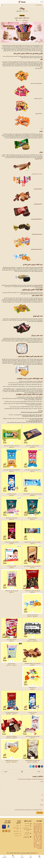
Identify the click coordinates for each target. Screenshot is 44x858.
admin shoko (25, 20)
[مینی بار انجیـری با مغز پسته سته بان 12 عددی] (11, 434)
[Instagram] (3, 831)
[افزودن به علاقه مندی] (31, 443)
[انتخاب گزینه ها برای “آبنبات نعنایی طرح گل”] (13, 661)
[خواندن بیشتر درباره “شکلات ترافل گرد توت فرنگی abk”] (13, 515)
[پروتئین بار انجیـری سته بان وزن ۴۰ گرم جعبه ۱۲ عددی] (32, 482)
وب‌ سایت (41, 804)
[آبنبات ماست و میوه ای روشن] (11, 628)
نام (42, 795)
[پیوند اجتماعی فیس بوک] (42, 766)
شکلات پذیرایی (18, 11)
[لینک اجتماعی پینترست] (36, 766)
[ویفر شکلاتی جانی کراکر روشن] (11, 725)
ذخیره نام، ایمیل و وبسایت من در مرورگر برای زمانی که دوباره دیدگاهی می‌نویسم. (28, 809)
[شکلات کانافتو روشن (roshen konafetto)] (32, 749)
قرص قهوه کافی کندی (32, 639)
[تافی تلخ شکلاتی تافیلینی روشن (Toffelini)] (32, 579)
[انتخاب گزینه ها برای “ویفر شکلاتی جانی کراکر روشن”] (13, 734)
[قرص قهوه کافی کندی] (32, 628)
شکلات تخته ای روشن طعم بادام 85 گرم (11, 542)
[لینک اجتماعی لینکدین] (33, 766)
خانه (27, 11)
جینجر (41, 131)
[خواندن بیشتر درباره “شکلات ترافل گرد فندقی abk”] (33, 515)
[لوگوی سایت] (22, 1)
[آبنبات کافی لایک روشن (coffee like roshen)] (32, 652)
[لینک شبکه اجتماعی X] (39, 766)
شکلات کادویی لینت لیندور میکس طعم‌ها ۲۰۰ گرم (32, 566)
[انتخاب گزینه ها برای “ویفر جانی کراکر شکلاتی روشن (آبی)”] (13, 710)
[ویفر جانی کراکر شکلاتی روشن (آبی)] (11, 701)
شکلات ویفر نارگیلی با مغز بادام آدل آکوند (32, 736)
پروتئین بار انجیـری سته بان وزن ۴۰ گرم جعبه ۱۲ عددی (32, 494)
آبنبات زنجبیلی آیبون (37, 295)
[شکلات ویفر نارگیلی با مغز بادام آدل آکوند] (32, 725)
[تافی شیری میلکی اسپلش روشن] (32, 603)
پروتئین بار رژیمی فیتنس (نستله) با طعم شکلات (32, 542)
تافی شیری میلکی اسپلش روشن (32, 614)
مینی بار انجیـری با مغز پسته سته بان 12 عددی (11, 445)
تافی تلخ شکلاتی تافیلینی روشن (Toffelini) (32, 590)
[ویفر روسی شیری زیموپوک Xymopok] (11, 749)
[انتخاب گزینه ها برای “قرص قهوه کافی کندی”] (33, 637)
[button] (33, 443)
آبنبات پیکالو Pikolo (32, 687)
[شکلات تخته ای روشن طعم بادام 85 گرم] (11, 530)
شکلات (24, 11)
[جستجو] (2, 5)
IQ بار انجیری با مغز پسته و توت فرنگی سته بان (32, 469)
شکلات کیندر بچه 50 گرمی (11, 566)
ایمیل (42, 800)
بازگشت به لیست (22, 771)
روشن (41, 152)
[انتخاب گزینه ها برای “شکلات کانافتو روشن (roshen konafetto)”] (33, 758)
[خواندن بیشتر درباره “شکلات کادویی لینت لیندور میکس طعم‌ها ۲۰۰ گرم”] (33, 563)
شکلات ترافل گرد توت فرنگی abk (11, 518)
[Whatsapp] (6, 831)
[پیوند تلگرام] (30, 766)
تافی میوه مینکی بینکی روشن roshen (11, 590)
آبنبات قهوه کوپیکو (38, 316)
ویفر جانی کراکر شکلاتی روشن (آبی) (12, 712)
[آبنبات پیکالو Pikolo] (32, 676)
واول (41, 59)
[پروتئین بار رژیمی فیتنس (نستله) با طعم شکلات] (32, 530)
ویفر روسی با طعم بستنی (11, 494)
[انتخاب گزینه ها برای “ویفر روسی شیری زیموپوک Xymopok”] (13, 758)
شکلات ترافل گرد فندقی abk (32, 518)
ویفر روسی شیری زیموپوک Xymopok (11, 760)
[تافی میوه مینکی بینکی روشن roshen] (11, 579)
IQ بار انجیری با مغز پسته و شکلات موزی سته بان (11, 469)
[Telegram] (9, 831)
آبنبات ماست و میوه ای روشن (37, 174)
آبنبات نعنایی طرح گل (37, 336)
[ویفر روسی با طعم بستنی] (11, 482)
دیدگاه (41, 781)
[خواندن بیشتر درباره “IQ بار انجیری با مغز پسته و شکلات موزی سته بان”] (13, 467)
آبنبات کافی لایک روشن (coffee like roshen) (32, 663)
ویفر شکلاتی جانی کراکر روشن (12, 736)
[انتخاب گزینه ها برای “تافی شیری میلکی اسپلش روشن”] (33, 612)
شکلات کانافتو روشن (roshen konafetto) (32, 760)
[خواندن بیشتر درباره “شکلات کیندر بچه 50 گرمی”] (13, 563)
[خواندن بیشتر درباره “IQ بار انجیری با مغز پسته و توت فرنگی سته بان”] (33, 467)
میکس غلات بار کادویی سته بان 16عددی (32, 445)
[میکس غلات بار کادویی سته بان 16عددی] (32, 434)
